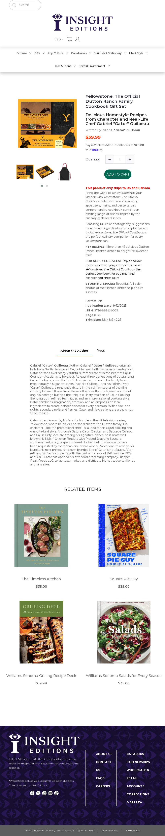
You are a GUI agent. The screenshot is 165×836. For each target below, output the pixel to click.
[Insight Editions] (82, 22)
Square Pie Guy (124, 579)
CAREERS (103, 786)
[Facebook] (32, 793)
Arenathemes (63, 830)
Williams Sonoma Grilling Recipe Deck (41, 676)
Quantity (93, 159)
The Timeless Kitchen (41, 579)
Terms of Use (133, 830)
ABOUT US (104, 754)
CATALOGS (135, 754)
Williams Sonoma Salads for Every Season (124, 676)
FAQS (100, 778)
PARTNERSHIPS (138, 762)
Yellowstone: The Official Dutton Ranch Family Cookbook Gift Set (113, 101)
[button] (42, 186)
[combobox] (25, 5)
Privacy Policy (110, 830)
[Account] (77, 39)
